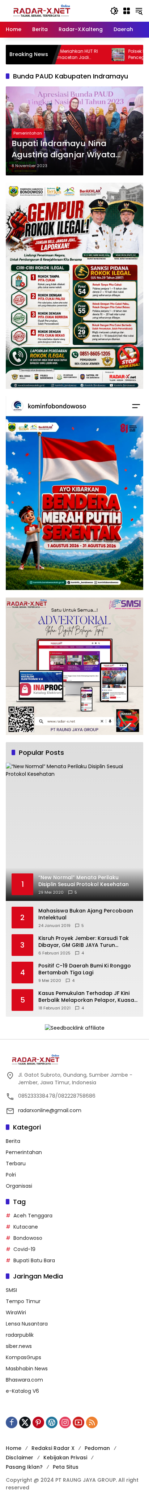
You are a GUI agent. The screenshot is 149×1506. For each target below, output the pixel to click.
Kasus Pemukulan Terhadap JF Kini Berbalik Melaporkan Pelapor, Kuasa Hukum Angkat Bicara (86, 997)
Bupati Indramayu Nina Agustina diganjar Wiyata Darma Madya (63, 149)
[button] (114, 11)
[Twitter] (25, 1422)
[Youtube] (78, 1422)
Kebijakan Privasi (65, 1457)
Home (13, 1448)
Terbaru (16, 1163)
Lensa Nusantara (27, 1323)
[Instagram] (65, 1422)
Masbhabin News (27, 1368)
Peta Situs (65, 1467)
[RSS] (92, 1422)
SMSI (11, 1290)
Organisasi (19, 1186)
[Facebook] (11, 1422)
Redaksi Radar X (52, 1448)
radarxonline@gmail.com (49, 1110)
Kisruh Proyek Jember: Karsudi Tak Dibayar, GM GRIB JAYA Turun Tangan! (83, 942)
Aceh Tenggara (32, 1215)
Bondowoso (27, 1238)
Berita (13, 1141)
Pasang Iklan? (24, 1467)
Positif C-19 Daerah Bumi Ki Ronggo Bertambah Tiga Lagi (84, 969)
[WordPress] (52, 1422)
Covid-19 (24, 1249)
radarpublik (20, 1335)
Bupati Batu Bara (34, 1260)
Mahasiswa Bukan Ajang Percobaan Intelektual (85, 914)
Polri (11, 1174)
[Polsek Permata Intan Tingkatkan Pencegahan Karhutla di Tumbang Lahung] (84, 54)
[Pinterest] (38, 1422)
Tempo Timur (23, 1301)
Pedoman (97, 1448)
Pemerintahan (27, 133)
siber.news (19, 1346)
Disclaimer (19, 1457)
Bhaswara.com (24, 1379)
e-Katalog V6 (22, 1391)
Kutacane (25, 1226)
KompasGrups (23, 1357)
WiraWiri (16, 1312)
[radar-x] (42, 10)
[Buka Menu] (126, 11)
